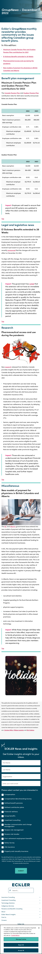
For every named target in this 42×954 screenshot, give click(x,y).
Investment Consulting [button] (8, 900)
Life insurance (9, 847)
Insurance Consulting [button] (8, 897)
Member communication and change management (18, 825)
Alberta (13, 526)
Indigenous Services (7, 906)
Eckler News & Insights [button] (8, 914)
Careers (4, 920)
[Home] (21, 884)
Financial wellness (11, 812)
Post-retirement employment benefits (18, 838)
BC (5, 526)
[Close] (39, 928)
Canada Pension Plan (12, 93)
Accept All (21, 950)
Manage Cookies (21, 939)
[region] (21, 939)
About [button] (3, 912)
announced (12, 250)
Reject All (21, 945)
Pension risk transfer (11, 834)
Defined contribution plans (14, 807)
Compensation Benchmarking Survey (18, 799)
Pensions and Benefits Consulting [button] (11, 909)
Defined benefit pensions (13, 803)
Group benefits (9, 816)
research (8, 367)
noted (31, 283)
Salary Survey (9, 843)
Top (2, 219)
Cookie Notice (15, 935)
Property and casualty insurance (16, 851)
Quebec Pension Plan (31, 93)
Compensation (9, 794)
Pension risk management (14, 830)
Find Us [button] (3, 917)
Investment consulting (12, 820)
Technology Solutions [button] (8, 903)
